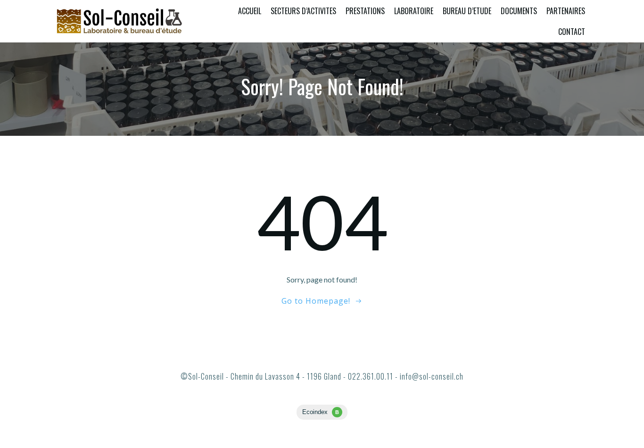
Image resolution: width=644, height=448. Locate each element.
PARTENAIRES (565, 11)
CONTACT (571, 31)
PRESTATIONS (365, 11)
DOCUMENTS (519, 11)
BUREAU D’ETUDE (467, 11)
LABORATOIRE (413, 11)
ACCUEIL (249, 11)
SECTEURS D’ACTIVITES (303, 11)
